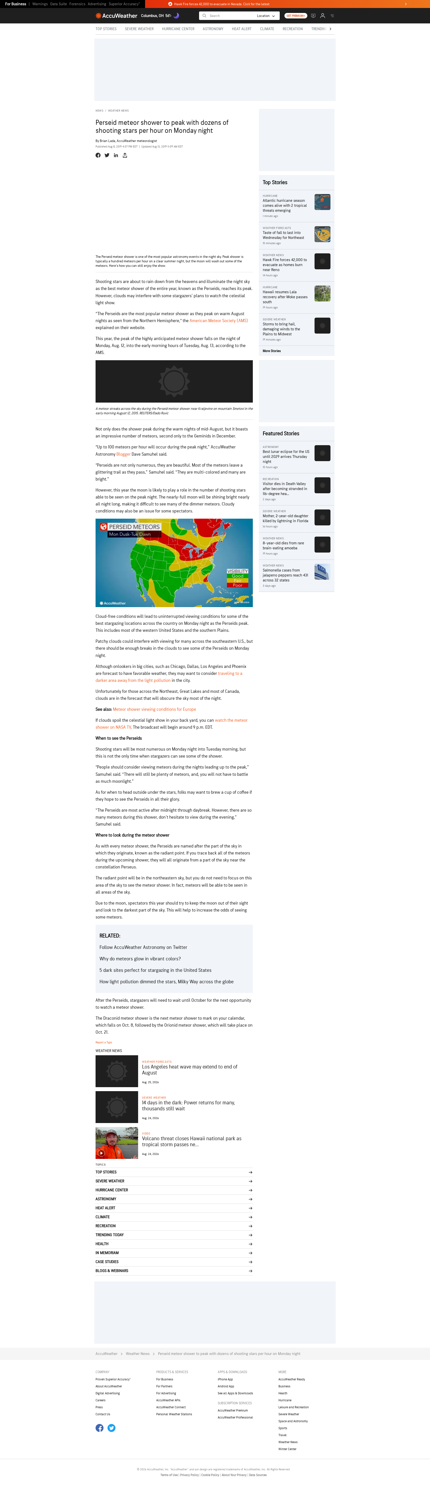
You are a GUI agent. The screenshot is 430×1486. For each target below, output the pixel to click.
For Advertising (166, 1393)
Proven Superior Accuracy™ (113, 1379)
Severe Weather (154, 1098)
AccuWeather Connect (171, 1407)
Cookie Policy (210, 1475)
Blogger (123, 454)
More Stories (272, 351)
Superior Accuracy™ (124, 4)
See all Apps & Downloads (235, 1393)
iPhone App (225, 1379)
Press (99, 1407)
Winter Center (287, 1449)
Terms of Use (169, 1475)
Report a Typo (104, 1042)
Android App (226, 1386)
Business (284, 1386)
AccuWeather (106, 1353)
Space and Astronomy (293, 1421)
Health (282, 1393)
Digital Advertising (108, 1393)
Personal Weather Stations (174, 1414)
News (99, 111)
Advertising (97, 4)
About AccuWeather (109, 1386)
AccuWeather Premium (233, 1411)
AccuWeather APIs (168, 1400)
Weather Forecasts (156, 1062)
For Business (15, 4)
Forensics (77, 4)
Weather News (118, 111)
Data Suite (58, 4)
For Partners (164, 1386)
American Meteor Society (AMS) (219, 320)
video (146, 1133)
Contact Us (103, 1414)
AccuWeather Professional (235, 1417)
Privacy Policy (190, 1475)
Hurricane (284, 1400)
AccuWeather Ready (291, 1379)
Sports (282, 1428)
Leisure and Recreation (293, 1407)
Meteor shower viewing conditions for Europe (154, 709)
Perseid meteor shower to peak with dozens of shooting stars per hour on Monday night (229, 1353)
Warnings (40, 4)
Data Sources (258, 1475)
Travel (282, 1435)
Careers (101, 1400)
